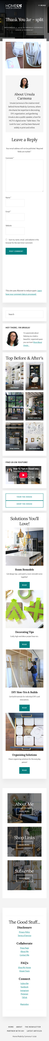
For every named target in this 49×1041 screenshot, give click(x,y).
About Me (24, 952)
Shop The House (24, 504)
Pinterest (24, 994)
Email (8, 212)
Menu (43, 5)
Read (24, 585)
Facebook (24, 987)
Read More (24, 811)
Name (8, 198)
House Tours (24, 971)
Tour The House (24, 497)
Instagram (24, 991)
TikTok (24, 997)
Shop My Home (24, 968)
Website (9, 226)
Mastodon (24, 1004)
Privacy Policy (24, 932)
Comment (10, 158)
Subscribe (24, 983)
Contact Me (24, 955)
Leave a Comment (25, 30)
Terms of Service (24, 936)
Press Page (24, 948)
